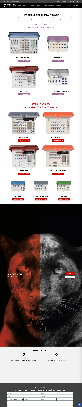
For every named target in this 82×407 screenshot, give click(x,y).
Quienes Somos (25, 5)
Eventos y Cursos (67, 5)
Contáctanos (75, 5)
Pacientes (57, 1)
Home (19, 5)
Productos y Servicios (36, 5)
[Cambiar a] (70, 2)
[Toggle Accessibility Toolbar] (79, 404)
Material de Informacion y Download (52, 5)
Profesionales (64, 1)
